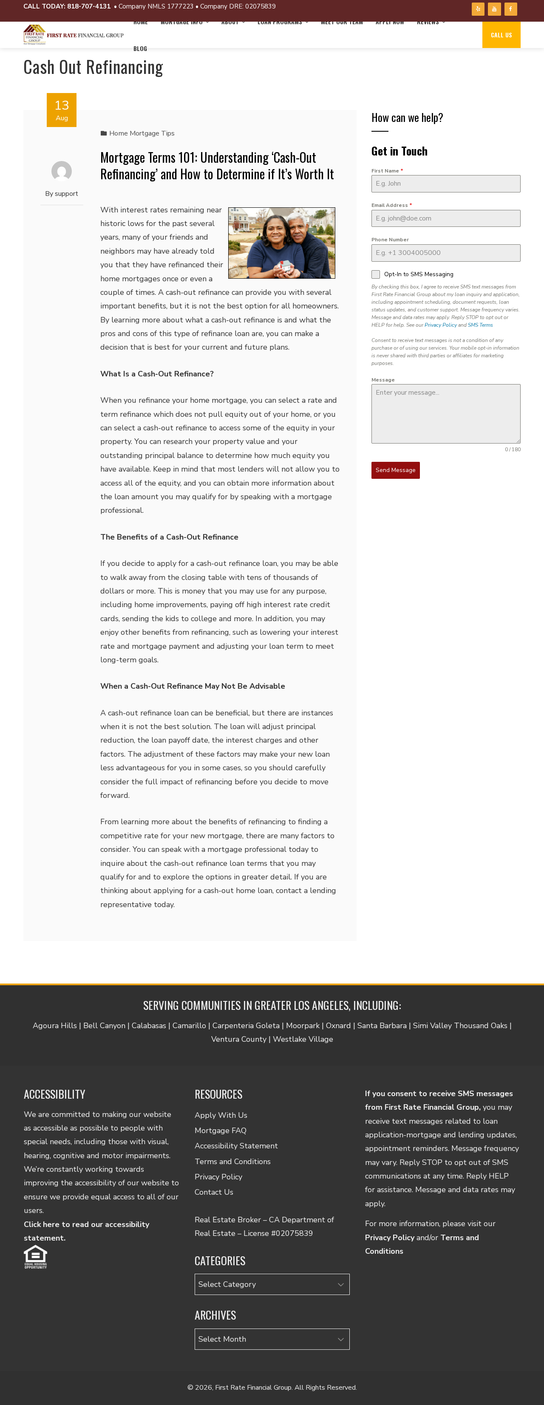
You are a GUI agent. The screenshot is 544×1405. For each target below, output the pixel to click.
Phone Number (390, 239)
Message (383, 379)
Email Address (391, 205)
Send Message (396, 470)
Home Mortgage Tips (142, 133)
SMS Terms (480, 325)
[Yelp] (478, 9)
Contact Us (214, 1192)
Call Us (501, 34)
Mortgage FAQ (220, 1130)
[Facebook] (510, 9)
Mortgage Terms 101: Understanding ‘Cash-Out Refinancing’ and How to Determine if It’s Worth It (217, 165)
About (230, 21)
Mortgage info (182, 21)
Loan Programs (280, 21)
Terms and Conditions (233, 1161)
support (66, 193)
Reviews (428, 21)
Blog (140, 48)
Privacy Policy (441, 325)
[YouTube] (494, 9)
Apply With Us (221, 1115)
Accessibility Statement (236, 1146)
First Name (387, 170)
